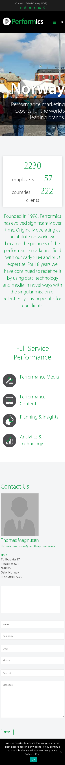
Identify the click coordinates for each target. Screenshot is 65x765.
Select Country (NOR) (36, 3)
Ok (33, 759)
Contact (19, 3)
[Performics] (29, 21)
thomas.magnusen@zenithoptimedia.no (28, 546)
